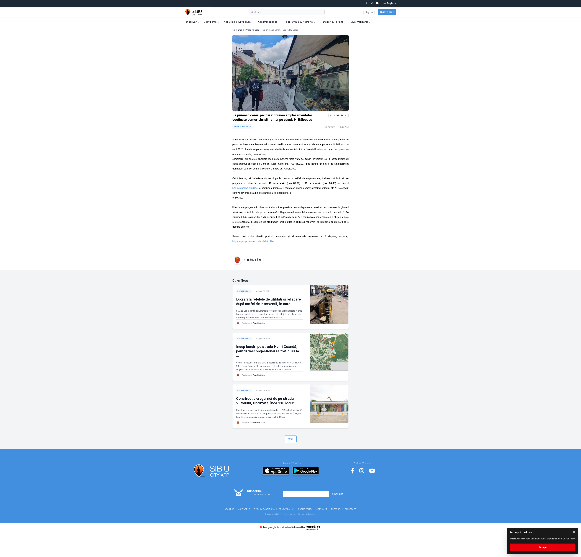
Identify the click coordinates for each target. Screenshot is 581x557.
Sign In (369, 12)
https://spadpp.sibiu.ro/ (244, 188)
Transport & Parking (332, 21)
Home (239, 30)
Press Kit (335, 509)
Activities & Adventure (237, 21)
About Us (229, 509)
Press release (252, 30)
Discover (191, 21)
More (290, 439)
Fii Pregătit (350, 509)
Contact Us (244, 509)
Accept (542, 547)
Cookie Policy (305, 509)
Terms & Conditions (264, 509)
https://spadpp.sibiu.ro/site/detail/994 (253, 241)
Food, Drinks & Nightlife (299, 21)
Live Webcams (360, 21)
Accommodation (268, 21)
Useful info (210, 21)
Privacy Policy (286, 509)
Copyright (321, 509)
